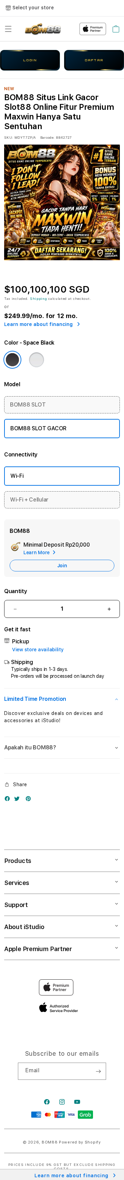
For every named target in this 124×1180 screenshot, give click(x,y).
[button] (8, 29)
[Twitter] (18, 800)
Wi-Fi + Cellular (29, 499)
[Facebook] (9, 800)
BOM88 (50, 1142)
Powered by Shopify (80, 1142)
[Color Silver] (36, 359)
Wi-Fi (16, 476)
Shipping (38, 298)
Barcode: (47, 137)
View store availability (38, 649)
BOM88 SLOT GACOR (38, 428)
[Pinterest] (30, 800)
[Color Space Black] (12, 359)
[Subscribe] (98, 1071)
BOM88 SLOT (28, 404)
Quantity (15, 591)
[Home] (42, 29)
